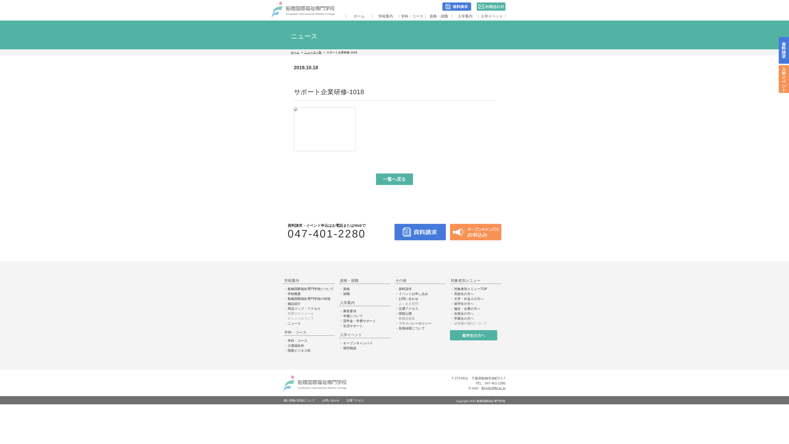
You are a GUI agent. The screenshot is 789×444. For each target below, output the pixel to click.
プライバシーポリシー (415, 323)
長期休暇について (412, 328)
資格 (346, 289)
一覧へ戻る (394, 179)
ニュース (294, 323)
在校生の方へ (464, 313)
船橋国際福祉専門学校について (311, 289)
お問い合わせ (408, 299)
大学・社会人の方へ (469, 299)
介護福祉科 (296, 345)
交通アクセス (408, 308)
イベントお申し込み (413, 294)
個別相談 (349, 348)
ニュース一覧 (313, 52)
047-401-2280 (327, 234)
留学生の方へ (464, 303)
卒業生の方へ (464, 318)
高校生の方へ (464, 294)
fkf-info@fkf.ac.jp (493, 388)
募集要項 (349, 311)
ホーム (359, 16)
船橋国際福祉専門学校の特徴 (309, 299)
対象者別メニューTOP (470, 289)
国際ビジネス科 (299, 350)
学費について (353, 316)
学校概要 (294, 294)
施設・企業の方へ (467, 308)
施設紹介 (294, 303)
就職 (346, 294)
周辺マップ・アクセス (304, 308)
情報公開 (405, 313)
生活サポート (353, 326)
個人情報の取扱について (299, 400)
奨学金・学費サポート (359, 321)
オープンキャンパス (358, 343)
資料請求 (405, 289)
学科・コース (297, 340)
